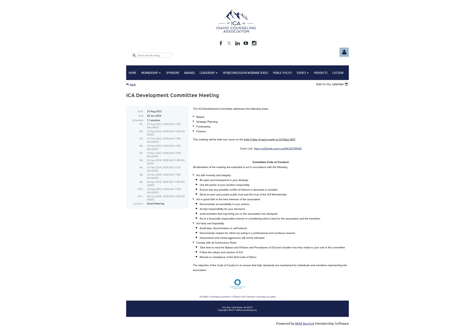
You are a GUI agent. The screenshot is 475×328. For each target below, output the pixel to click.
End (141, 115)
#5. (141, 152)
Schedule (137, 120)
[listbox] (332, 84)
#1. (141, 124)
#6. (141, 160)
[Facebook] (220, 43)
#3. (141, 138)
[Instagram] (254, 43)
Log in (344, 52)
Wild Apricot (304, 323)
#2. (141, 131)
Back (133, 84)
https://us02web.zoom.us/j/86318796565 (278, 148)
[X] (229, 43)
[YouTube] (245, 43)
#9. (141, 181)
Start (140, 111)
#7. (141, 167)
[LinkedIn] (237, 43)
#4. (141, 145)
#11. (140, 196)
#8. (141, 174)
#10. (140, 189)
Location (138, 203)
